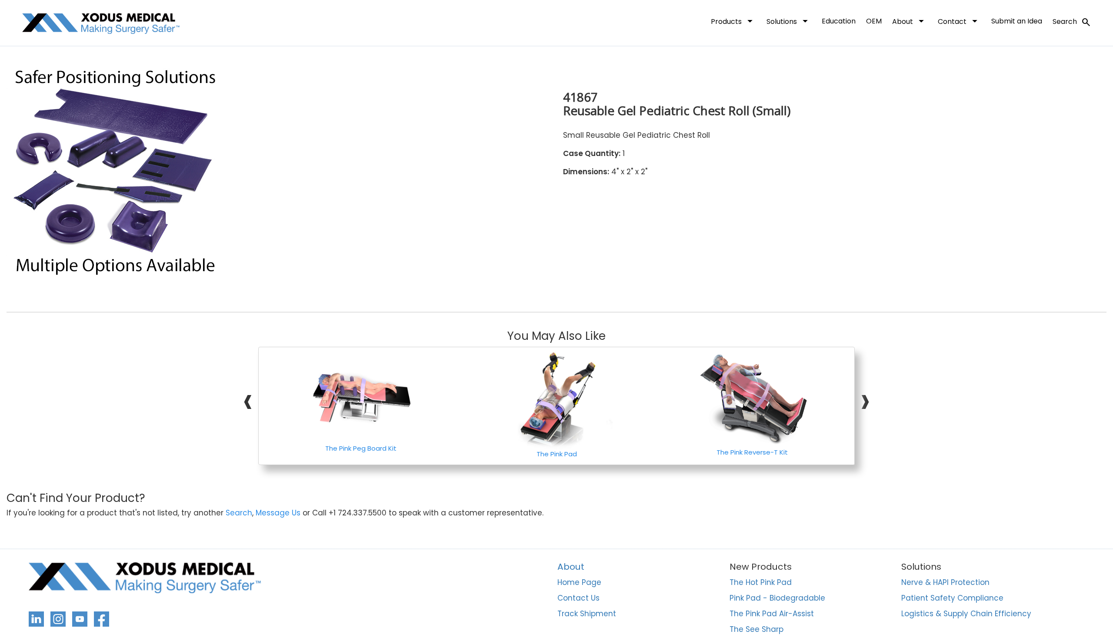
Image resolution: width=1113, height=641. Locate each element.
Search (1072, 22)
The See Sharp (756, 629)
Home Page (579, 583)
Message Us (278, 513)
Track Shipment (586, 614)
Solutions (788, 20)
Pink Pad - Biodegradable (777, 598)
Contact (959, 20)
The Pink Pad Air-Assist (772, 614)
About (909, 20)
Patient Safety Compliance (952, 598)
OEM (874, 21)
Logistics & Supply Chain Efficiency (966, 614)
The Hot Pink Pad (761, 583)
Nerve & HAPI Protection (945, 583)
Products (733, 20)
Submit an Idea (1016, 21)
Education (839, 21)
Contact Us (578, 598)
